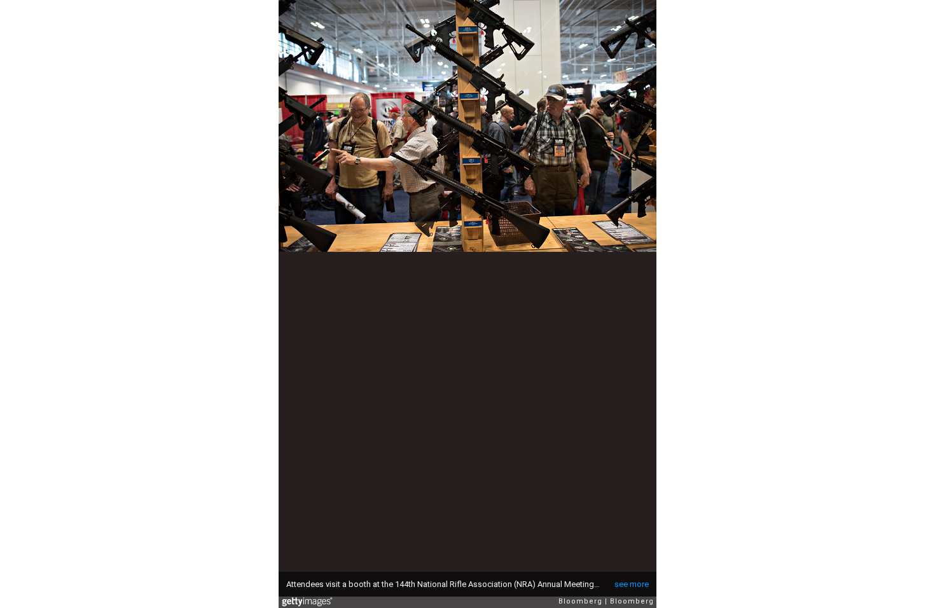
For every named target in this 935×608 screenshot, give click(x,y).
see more (631, 584)
